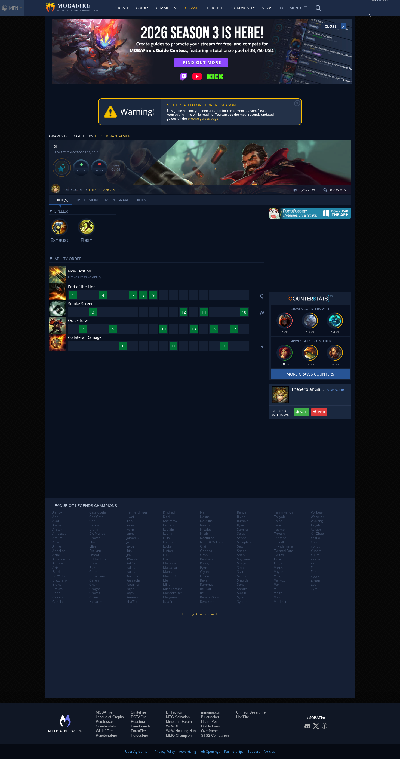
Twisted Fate (283, 551)
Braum (57, 589)
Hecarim (95, 602)
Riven (241, 517)
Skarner (243, 576)
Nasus (205, 517)
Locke (167, 546)
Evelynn (95, 551)
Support (254, 751)
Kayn (130, 593)
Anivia (56, 542)
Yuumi (315, 555)
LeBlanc (169, 525)
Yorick (315, 546)
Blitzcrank (59, 580)
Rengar (242, 512)
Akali (56, 521)
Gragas (94, 589)
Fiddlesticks (98, 559)
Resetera (138, 722)
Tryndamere (283, 546)
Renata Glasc (210, 597)
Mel (166, 580)
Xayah (315, 525)
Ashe (56, 555)
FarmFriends (141, 726)
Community (243, 7)
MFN (13, 8)
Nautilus (206, 521)
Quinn (204, 576)
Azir (55, 568)
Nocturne (207, 538)
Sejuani (242, 533)
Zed (313, 568)
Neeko (205, 525)
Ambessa (59, 533)
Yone (314, 542)
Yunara (316, 551)
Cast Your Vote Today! (280, 412)
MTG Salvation (178, 717)
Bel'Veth (58, 576)
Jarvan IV (132, 538)
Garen (94, 580)
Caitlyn (57, 597)
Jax (128, 542)
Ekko (92, 542)
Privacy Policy (165, 751)
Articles (269, 751)
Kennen (132, 597)
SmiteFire (138, 712)
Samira (242, 529)
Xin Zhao (317, 533)
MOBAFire (104, 712)
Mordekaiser (172, 593)
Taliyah (279, 517)
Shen (241, 555)
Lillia (166, 538)
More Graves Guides (125, 199)
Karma (131, 572)
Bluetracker (210, 717)
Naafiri (168, 602)
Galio (93, 572)
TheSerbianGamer (112, 136)
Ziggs (315, 576)
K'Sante (132, 559)
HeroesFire (139, 735)
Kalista (131, 568)
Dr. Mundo (97, 533)
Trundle (280, 542)
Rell (202, 593)
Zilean (315, 580)
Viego (278, 593)
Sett (240, 546)
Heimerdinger (136, 512)
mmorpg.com (211, 712)
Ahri (55, 517)
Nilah (204, 533)
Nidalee (206, 529)
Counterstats (106, 726)
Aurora (57, 563)
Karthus (132, 576)
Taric (278, 525)
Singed (242, 563)
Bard (56, 572)
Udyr (277, 559)
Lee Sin (168, 529)
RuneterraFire (106, 735)
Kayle (130, 589)
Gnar (93, 584)
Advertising (187, 751)
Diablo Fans (210, 726)
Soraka (242, 589)
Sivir (240, 572)
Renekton (207, 602)
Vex (276, 584)
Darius (94, 525)
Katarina (132, 584)
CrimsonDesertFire (251, 712)
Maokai (168, 572)
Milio (166, 584)
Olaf (203, 546)
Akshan (57, 525)
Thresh (279, 533)
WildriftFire (104, 731)
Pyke (203, 568)
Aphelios (58, 551)
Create (122, 7)
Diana (93, 529)
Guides (142, 7)
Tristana (280, 538)
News (266, 7)
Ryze (240, 525)
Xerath (316, 529)
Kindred (169, 512)
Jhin (129, 551)
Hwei (130, 517)
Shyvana (243, 559)
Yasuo (315, 538)
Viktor (278, 597)
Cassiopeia (97, 512)
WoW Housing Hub (181, 731)
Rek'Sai (205, 589)
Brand (56, 584)
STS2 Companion (215, 735)
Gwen (93, 597)
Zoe (313, 584)
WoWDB (172, 726)
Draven (94, 538)
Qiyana (205, 572)
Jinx (128, 555)
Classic (192, 7)
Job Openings (210, 751)
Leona (167, 533)
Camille (58, 602)
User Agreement (137, 751)
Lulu (166, 555)
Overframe (209, 731)
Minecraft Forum (179, 722)
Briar (56, 593)
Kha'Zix (131, 602)
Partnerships (234, 751)
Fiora (93, 563)
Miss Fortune (173, 589)
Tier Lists (215, 7)
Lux (165, 559)
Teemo (279, 529)
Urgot (278, 563)
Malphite (169, 563)
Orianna (206, 551)
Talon (278, 521)
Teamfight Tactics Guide (200, 614)
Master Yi (170, 576)
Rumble (242, 521)
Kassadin (133, 580)
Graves (94, 593)
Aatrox (57, 512)
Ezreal (94, 555)
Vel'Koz (279, 580)
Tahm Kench (283, 512)
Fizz (92, 568)
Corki (93, 521)
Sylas (241, 597)
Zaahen (316, 559)
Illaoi (129, 521)
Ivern (130, 529)
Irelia (130, 525)
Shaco (241, 551)
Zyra (314, 589)
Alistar (57, 529)
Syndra (242, 602)
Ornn (204, 555)
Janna (130, 533)
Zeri (314, 572)
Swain (241, 593)
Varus (278, 568)
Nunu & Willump (212, 542)
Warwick (317, 517)
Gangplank (97, 576)
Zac (313, 563)
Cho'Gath (96, 517)
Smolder (243, 580)
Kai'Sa (131, 563)
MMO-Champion (179, 735)
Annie (56, 546)
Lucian (168, 551)
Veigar (279, 576)
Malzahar (170, 568)
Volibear (317, 512)
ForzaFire (138, 731)
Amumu (58, 538)
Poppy (204, 563)
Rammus (206, 584)
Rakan (204, 580)
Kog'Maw (170, 521)
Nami (204, 512)
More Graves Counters (310, 374)
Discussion (86, 199)
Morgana (170, 597)
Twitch (279, 555)
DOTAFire (138, 717)
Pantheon (207, 559)
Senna (242, 538)
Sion (240, 568)
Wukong (317, 521)
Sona (241, 584)
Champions (167, 7)
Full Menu (290, 7)
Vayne (278, 572)
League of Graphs (110, 717)
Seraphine (245, 542)
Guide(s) (60, 199)
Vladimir (280, 602)
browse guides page (203, 118)
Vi (275, 589)
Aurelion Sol (61, 559)
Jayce (130, 546)
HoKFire (242, 717)
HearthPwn (209, 722)
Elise (92, 546)
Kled (166, 517)
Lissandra (170, 542)
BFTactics (174, 712)
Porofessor (104, 722)
